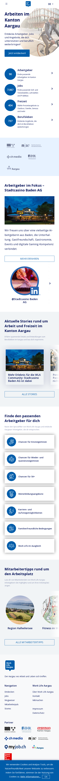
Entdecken (9, 691)
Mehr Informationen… (30, 776)
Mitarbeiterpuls (11, 704)
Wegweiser (10, 700)
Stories (8, 708)
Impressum (38, 708)
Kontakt (36, 696)
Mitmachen (38, 700)
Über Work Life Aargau (43, 691)
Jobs (7, 696)
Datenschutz (38, 713)
